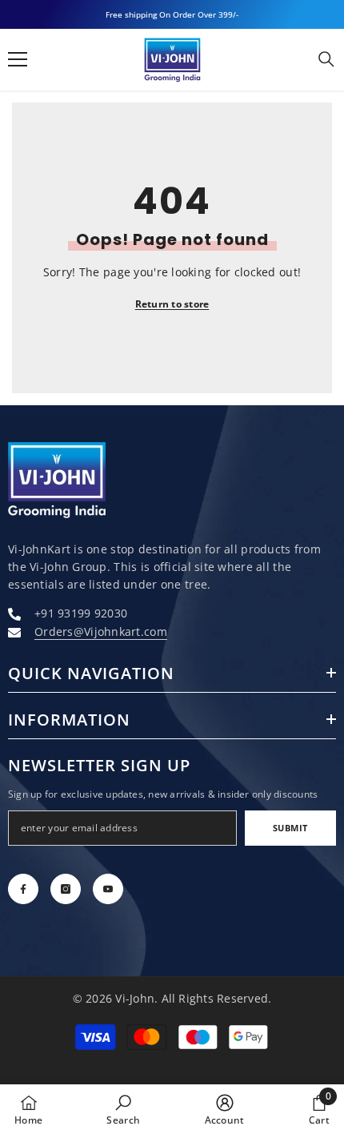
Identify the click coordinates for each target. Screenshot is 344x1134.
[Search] (326, 59)
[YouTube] (108, 889)
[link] (123, 1109)
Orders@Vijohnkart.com (100, 631)
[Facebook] (23, 889)
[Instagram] (65, 889)
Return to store (172, 304)
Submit (290, 828)
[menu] (17, 59)
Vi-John (134, 998)
